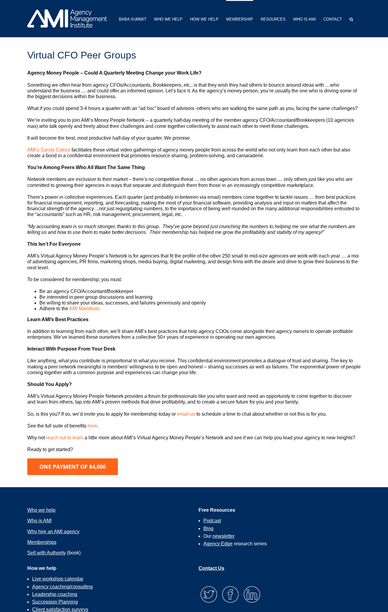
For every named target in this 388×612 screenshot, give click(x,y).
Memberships (41, 542)
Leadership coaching (54, 594)
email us (186, 414)
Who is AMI (39, 520)
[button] (351, 18)
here (92, 425)
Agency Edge (217, 543)
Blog (208, 528)
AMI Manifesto (84, 308)
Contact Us (211, 568)
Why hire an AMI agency (53, 531)
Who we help (41, 510)
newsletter (223, 536)
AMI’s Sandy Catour (48, 149)
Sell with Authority (46, 552)
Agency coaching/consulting (62, 586)
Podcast (212, 520)
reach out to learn (64, 437)
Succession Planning (55, 601)
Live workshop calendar (57, 578)
